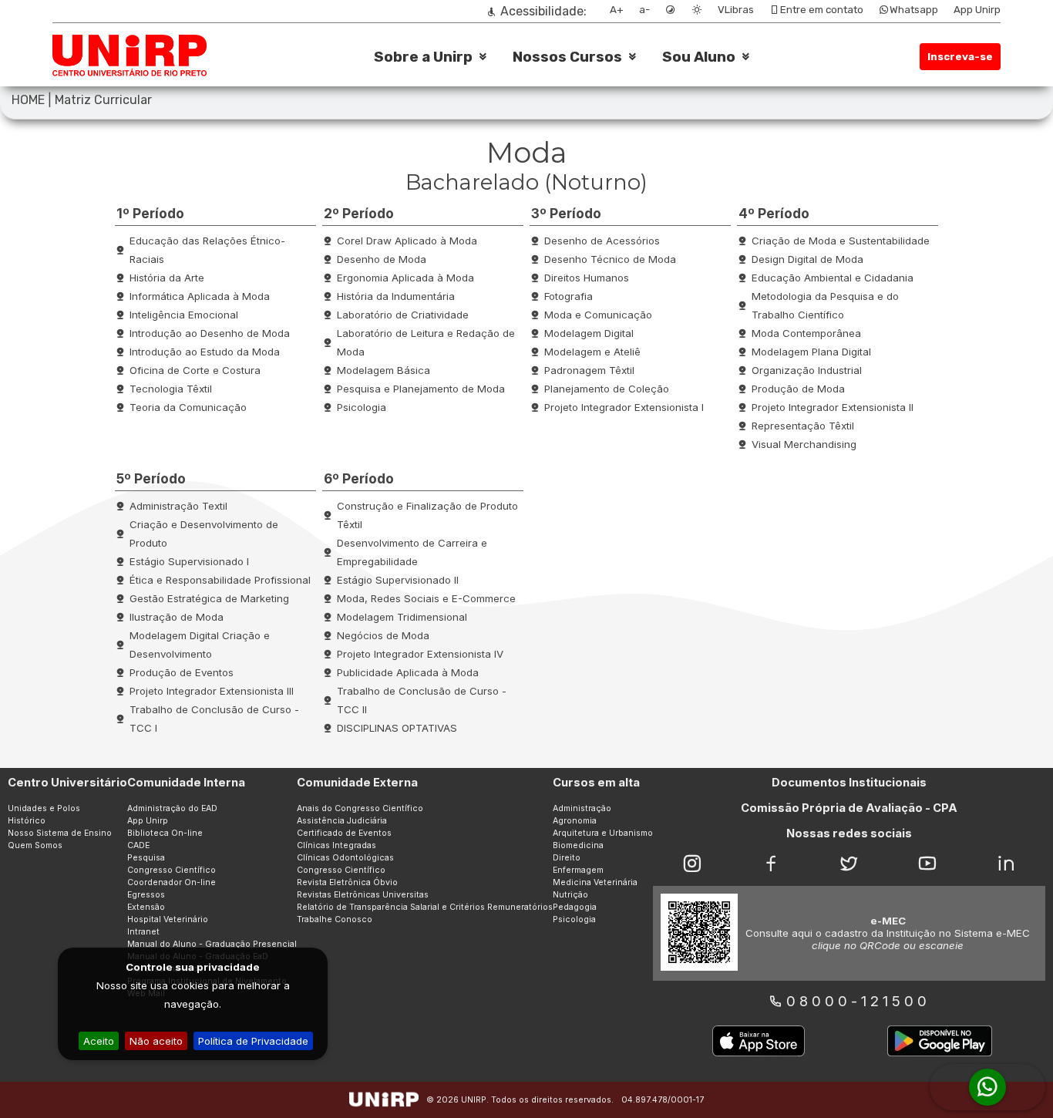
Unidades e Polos (44, 808)
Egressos (146, 895)
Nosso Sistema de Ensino (60, 833)
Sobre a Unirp (423, 57)
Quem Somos (35, 845)
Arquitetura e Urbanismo (603, 833)
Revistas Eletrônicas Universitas (363, 895)
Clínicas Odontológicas (345, 858)
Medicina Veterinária (595, 882)
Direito (566, 858)
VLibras (736, 9)
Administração (582, 808)
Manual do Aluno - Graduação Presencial (212, 944)
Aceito (98, 1041)
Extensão (146, 907)
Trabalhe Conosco (334, 919)
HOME (28, 100)
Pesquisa (146, 858)
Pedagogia (575, 907)
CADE (138, 845)
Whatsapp (914, 9)
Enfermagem (578, 870)
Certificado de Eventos (344, 833)
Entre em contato (821, 9)
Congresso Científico (171, 870)
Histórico (26, 821)
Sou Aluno (698, 57)
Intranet (143, 932)
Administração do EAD (172, 808)
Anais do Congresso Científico (360, 808)
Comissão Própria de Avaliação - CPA (849, 808)
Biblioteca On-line (165, 833)
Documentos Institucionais (849, 783)
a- (644, 9)
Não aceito (156, 1041)
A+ (617, 9)
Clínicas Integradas (336, 845)
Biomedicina (578, 845)
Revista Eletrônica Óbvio (347, 882)
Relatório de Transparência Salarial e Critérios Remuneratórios (425, 907)
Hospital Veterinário (167, 919)
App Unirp (977, 9)
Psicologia (574, 919)
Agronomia (575, 821)
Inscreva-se (960, 56)
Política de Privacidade (253, 1041)
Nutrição (570, 895)
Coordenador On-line (171, 882)
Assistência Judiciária (342, 821)
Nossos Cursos (567, 57)
